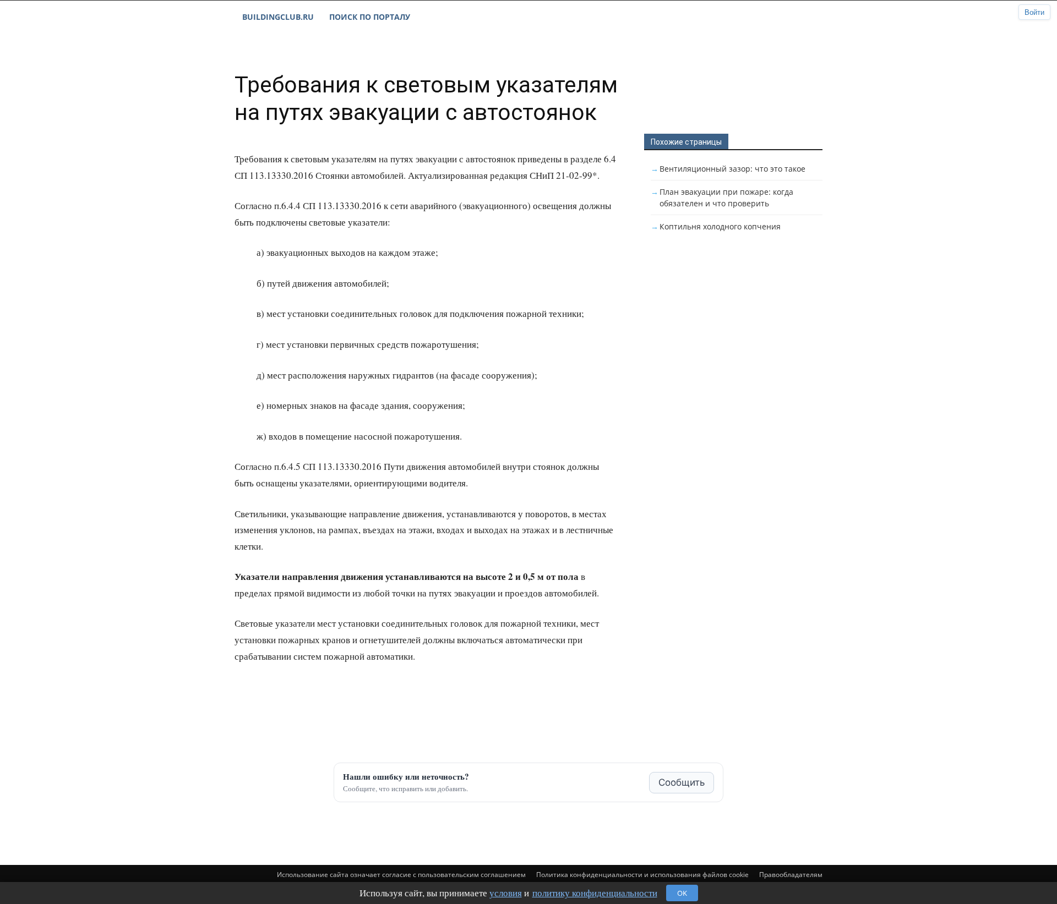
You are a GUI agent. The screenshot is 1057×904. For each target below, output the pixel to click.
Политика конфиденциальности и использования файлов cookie (642, 874)
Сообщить (681, 782)
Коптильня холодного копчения (720, 226)
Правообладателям (790, 874)
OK (682, 893)
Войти (1034, 12)
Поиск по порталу (369, 17)
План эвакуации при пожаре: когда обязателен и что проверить (726, 198)
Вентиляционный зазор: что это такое (732, 168)
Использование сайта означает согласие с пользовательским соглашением (401, 874)
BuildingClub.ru (278, 17)
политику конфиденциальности (594, 892)
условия (505, 892)
